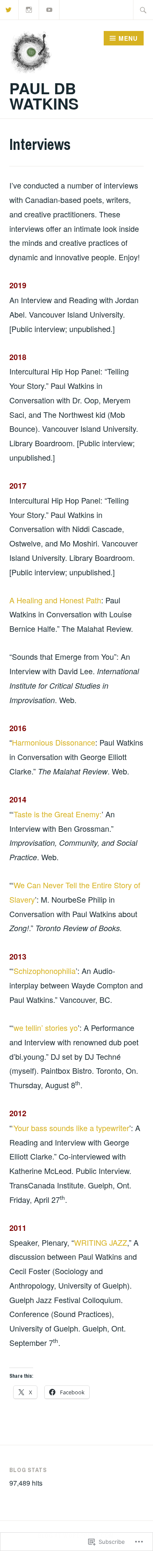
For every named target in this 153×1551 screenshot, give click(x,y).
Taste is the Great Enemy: (58, 813)
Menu (128, 38)
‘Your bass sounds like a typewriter (70, 1127)
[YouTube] (50, 9)
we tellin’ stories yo (46, 1027)
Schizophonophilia (45, 970)
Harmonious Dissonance (53, 742)
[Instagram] (29, 9)
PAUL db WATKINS (44, 95)
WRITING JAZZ (100, 1242)
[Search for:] (143, 10)
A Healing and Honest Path (55, 599)
